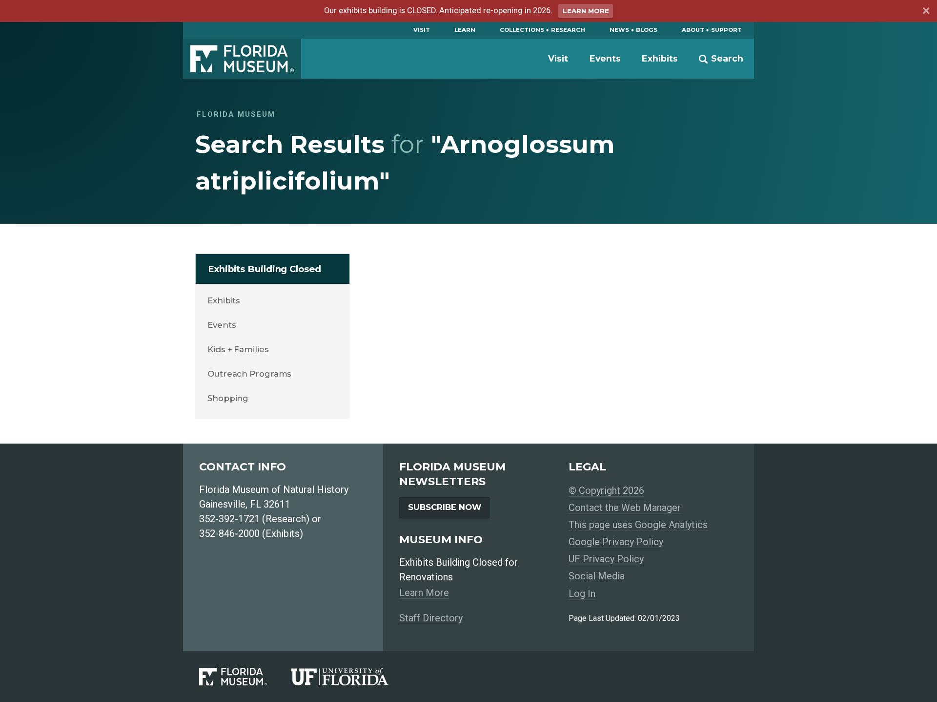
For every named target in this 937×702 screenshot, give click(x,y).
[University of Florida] (352, 677)
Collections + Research (542, 29)
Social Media (597, 576)
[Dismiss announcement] (925, 12)
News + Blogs (633, 29)
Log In (582, 593)
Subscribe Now (444, 507)
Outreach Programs (249, 374)
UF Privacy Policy (606, 559)
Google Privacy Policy (616, 542)
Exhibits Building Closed (264, 269)
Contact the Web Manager (625, 507)
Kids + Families (238, 349)
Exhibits (660, 58)
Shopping (227, 398)
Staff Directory (431, 618)
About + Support (712, 29)
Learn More (586, 11)
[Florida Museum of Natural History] (245, 677)
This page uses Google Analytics (638, 525)
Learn (464, 29)
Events (605, 58)
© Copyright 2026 (606, 490)
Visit (421, 29)
